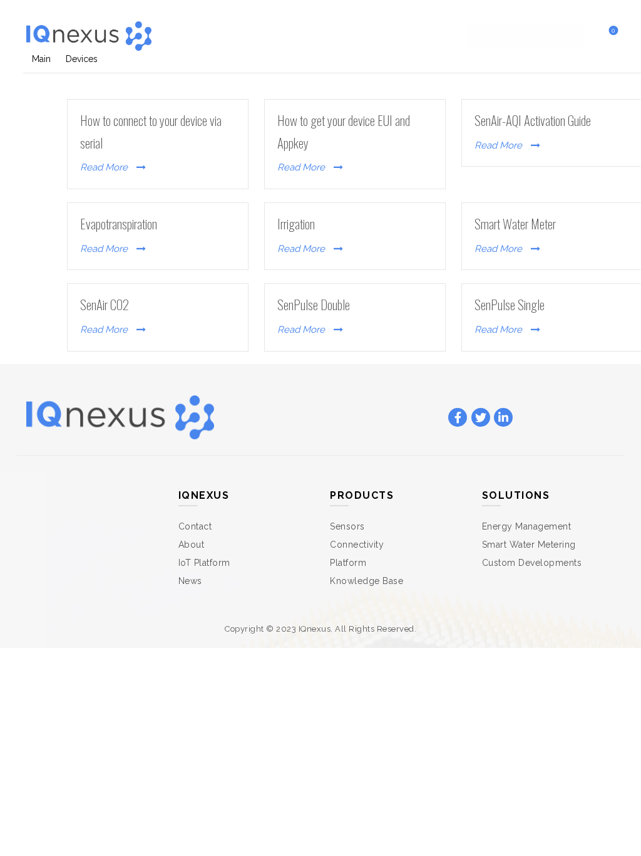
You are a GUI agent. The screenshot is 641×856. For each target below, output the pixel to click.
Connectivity (357, 545)
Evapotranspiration (118, 223)
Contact (410, 36)
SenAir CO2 (104, 304)
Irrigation (296, 223)
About (191, 545)
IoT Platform (204, 563)
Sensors (347, 526)
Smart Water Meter (515, 223)
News (190, 581)
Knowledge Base (366, 581)
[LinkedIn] (503, 418)
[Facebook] (457, 418)
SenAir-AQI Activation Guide (532, 120)
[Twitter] (480, 418)
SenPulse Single (509, 304)
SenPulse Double (313, 304)
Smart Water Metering (529, 545)
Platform (348, 563)
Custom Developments (532, 563)
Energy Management (527, 526)
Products (270, 36)
